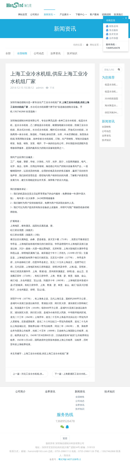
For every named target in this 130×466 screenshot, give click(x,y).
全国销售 (22, 53)
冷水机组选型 (111, 98)
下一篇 (72, 373)
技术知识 (72, 53)
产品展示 (64, 14)
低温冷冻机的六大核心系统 (112, 84)
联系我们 (118, 14)
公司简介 (34, 14)
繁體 (65, 438)
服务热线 (65, 414)
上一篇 (30, 373)
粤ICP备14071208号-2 (69, 459)
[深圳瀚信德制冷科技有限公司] (19, 5)
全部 (8, 53)
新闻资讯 (48, 14)
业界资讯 (55, 53)
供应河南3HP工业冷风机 (112, 112)
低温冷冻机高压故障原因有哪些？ (112, 91)
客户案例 (94, 14)
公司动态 (39, 53)
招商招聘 (106, 14)
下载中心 (80, 14)
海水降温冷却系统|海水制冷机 (112, 105)
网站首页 (22, 14)
